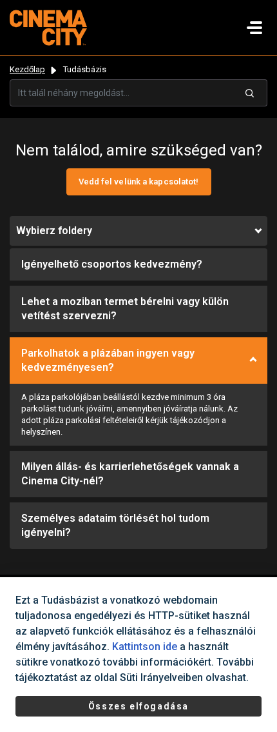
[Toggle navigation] (254, 27)
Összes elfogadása (138, 706)
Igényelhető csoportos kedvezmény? (111, 264)
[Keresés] (250, 92)
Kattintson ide (144, 646)
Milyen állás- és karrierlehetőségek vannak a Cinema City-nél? (130, 473)
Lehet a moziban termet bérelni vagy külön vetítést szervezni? (125, 308)
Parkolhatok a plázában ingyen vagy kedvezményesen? (108, 360)
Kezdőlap (27, 69)
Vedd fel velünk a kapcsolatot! (139, 181)
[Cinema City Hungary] (48, 27)
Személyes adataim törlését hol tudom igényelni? (115, 525)
